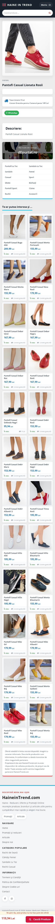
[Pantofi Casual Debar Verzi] (14, 315)
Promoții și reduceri (12, 832)
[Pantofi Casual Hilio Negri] (14, 582)
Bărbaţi (32, 182)
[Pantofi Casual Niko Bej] (14, 670)
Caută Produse (41, 919)
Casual (8, 177)
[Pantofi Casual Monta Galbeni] (40, 670)
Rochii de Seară (9, 852)
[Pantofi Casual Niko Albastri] (40, 626)
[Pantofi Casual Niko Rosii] (14, 715)
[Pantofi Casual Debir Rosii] (40, 404)
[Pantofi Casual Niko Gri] (14, 626)
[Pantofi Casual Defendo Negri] (14, 404)
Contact (6, 891)
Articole (21, 816)
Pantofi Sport (11, 188)
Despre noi (7, 842)
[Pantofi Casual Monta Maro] (14, 271)
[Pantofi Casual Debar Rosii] (40, 360)
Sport (31, 177)
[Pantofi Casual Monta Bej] (40, 715)
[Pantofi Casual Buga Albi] (14, 227)
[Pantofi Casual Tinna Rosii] (40, 493)
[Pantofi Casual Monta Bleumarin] (40, 582)
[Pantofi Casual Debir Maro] (14, 449)
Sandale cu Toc (35, 166)
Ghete (7, 182)
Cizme (31, 188)
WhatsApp (12, 113)
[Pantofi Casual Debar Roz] (14, 360)
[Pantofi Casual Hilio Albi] (14, 537)
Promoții (8, 816)
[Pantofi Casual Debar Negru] (40, 315)
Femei (31, 171)
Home (5, 828)
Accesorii (33, 194)
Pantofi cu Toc (11, 166)
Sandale (8, 171)
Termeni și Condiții (11, 877)
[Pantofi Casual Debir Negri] (40, 449)
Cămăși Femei (9, 857)
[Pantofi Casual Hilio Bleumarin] (40, 537)
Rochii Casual (8, 866)
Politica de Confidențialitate (15, 882)
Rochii (8, 194)
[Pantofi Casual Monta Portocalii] (40, 227)
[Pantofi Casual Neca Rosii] (40, 271)
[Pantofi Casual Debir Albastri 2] (14, 493)
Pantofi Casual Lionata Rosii (22, 85)
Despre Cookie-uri (11, 886)
